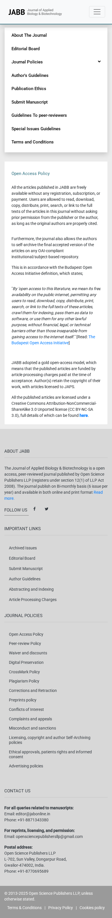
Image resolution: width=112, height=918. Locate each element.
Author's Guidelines (30, 75)
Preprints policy (22, 700)
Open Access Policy (26, 634)
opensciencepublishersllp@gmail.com (49, 836)
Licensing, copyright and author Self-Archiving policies (49, 740)
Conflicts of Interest (26, 709)
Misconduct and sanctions (32, 728)
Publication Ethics (28, 88)
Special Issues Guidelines (36, 128)
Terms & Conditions (24, 907)
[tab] (99, 62)
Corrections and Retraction (33, 690)
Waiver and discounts (28, 653)
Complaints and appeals (30, 719)
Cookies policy (92, 907)
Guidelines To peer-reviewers (39, 115)
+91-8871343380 (33, 820)
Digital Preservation (26, 662)
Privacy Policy (60, 907)
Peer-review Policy (25, 643)
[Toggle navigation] (97, 11)
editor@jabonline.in (33, 814)
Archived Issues (23, 548)
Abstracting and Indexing (31, 589)
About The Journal (29, 35)
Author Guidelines (24, 579)
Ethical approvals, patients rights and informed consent (50, 754)
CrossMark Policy (24, 672)
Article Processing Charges (33, 599)
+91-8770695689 (33, 871)
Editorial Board (25, 48)
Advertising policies (26, 766)
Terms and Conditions (32, 142)
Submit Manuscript (29, 102)
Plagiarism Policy (24, 681)
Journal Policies (27, 62)
